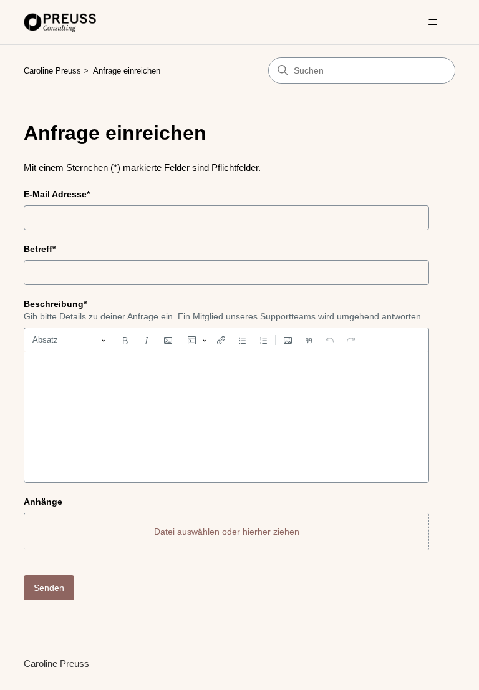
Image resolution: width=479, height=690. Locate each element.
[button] (226, 531)
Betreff (40, 249)
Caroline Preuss (52, 70)
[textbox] (226, 417)
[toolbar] (226, 340)
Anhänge (43, 502)
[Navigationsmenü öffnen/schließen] (433, 22)
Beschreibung (55, 304)
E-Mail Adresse (57, 194)
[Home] (60, 22)
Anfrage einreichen (126, 70)
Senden (49, 588)
